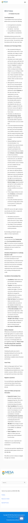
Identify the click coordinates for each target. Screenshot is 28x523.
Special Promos (5, 502)
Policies (3, 494)
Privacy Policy (10, 517)
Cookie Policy (18, 517)
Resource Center (6, 498)
